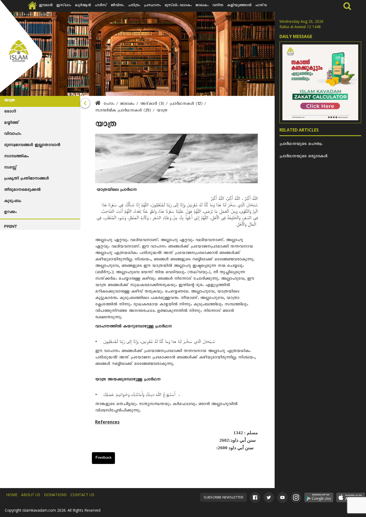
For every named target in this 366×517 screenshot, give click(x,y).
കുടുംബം (12, 202)
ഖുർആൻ (83, 6)
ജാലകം (201, 6)
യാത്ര (9, 101)
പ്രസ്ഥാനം (152, 6)
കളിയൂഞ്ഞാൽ (239, 6)
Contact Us (82, 494)
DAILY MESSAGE (295, 36)
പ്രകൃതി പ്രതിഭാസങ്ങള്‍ (26, 179)
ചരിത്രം (134, 6)
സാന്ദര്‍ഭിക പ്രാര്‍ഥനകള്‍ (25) (123, 111)
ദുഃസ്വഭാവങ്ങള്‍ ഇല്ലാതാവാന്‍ (32, 146)
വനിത (217, 6)
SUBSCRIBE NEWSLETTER (223, 497)
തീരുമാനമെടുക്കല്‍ (22, 190)
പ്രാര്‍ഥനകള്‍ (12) (187, 104)
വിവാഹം (12, 134)
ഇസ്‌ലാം (63, 6)
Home (11, 494)
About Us (30, 494)
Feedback (103, 458)
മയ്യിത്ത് (11, 123)
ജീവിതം (117, 6)
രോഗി (10, 112)
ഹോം (109, 104)
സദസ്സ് (10, 168)
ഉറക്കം (10, 213)
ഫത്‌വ (261, 6)
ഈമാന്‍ (46, 6)
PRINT (10, 227)
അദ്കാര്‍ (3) (153, 104)
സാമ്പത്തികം (16, 157)
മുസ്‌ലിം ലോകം (178, 6)
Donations (55, 494)
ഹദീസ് (101, 6)
